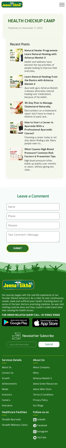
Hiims (36, 373)
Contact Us (7, 373)
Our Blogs (38, 406)
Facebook (42, 425)
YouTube (41, 437)
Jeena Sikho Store (42, 389)
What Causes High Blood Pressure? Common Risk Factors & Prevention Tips (40, 153)
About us (7, 367)
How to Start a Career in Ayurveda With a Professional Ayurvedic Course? (39, 128)
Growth (6, 378)
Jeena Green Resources (45, 384)
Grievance (7, 406)
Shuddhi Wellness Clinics (15, 425)
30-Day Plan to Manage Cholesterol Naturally (38, 104)
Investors (7, 395)
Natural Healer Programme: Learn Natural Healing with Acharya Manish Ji (41, 54)
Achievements (9, 384)
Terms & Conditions (43, 395)
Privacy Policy (40, 400)
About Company (41, 367)
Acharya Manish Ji (42, 378)
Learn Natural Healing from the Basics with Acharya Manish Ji (41, 80)
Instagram (42, 431)
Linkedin (41, 419)
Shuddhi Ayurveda (11, 420)
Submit (49, 344)
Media (5, 389)
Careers (6, 400)
